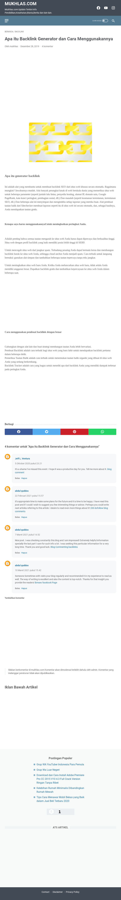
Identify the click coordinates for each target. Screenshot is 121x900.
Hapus (24, 478)
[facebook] (19, 432)
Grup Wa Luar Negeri (48, 769)
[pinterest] (74, 432)
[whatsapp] (102, 432)
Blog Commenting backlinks (64, 547)
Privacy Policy (72, 892)
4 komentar (47, 46)
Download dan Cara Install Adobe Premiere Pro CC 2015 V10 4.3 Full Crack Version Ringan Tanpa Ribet (60, 779)
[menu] (8, 20)
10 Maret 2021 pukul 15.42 (28, 570)
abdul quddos (22, 491)
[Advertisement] (60, 85)
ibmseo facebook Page (46, 582)
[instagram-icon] (112, 7)
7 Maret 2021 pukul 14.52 (27, 534)
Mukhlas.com (21, 3)
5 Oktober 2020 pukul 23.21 (28, 463)
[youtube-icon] (105, 7)
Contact (45, 892)
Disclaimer (58, 892)
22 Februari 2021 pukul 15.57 (29, 496)
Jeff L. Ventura (22, 458)
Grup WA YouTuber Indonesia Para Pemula (60, 764)
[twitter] (46, 432)
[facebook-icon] (98, 7)
